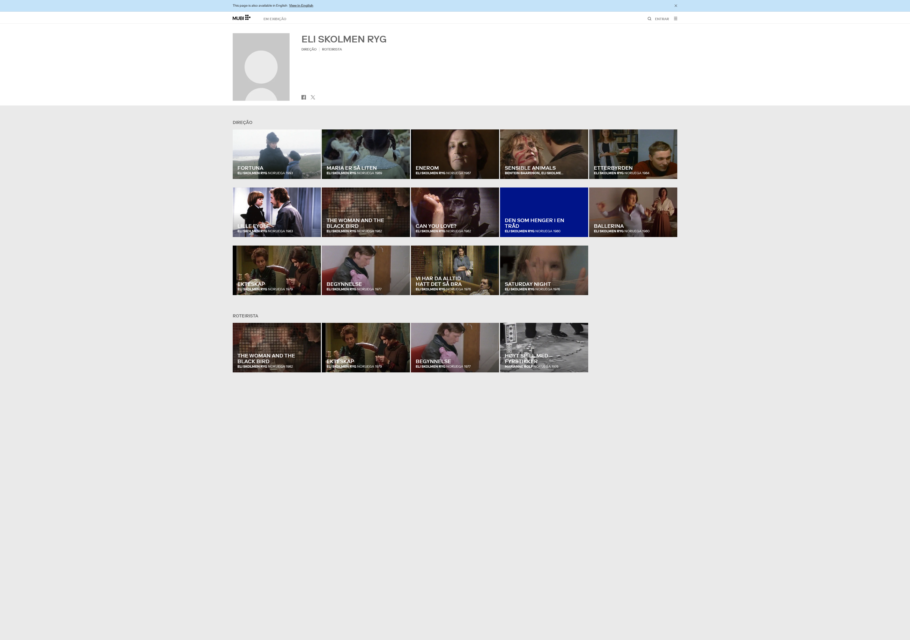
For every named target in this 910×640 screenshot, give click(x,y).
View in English (301, 5)
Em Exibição (275, 19)
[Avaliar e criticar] (312, 170)
